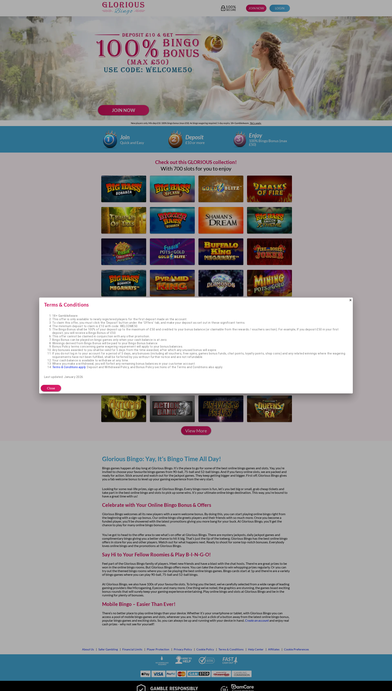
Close (51, 388)
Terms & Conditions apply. (69, 367)
